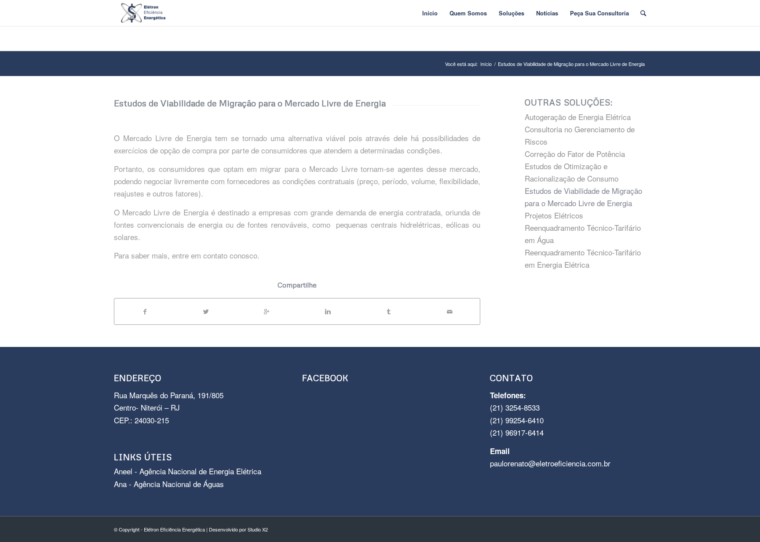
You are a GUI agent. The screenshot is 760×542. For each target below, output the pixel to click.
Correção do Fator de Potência (575, 153)
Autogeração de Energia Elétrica (578, 116)
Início (486, 64)
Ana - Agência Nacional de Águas (169, 483)
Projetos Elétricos (554, 215)
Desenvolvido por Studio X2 (238, 529)
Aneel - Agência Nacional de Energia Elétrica (187, 471)
